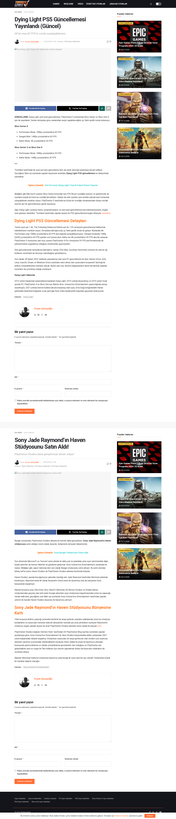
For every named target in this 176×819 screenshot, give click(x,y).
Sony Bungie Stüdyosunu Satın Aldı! (71, 552)
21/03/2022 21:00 (49, 41)
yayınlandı (105, 213)
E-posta (19, 388)
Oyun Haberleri (29, 12)
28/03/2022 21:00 (49, 462)
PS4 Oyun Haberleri (43, 466)
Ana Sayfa (18, 12)
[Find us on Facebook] (149, 812)
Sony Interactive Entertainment (36, 667)
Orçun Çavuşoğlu (32, 41)
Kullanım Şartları (121, 816)
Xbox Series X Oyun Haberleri (103, 798)
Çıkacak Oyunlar (118, 4)
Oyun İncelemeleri (34, 798)
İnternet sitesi (71, 389)
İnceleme (68, 4)
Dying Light (28, 297)
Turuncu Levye (25, 812)
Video (80, 4)
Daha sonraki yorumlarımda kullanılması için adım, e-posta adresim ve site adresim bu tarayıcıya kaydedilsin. (62, 402)
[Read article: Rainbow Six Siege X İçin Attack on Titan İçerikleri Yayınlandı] (139, 108)
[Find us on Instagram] (153, 812)
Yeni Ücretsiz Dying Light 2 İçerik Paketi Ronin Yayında (71, 185)
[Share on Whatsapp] (102, 108)
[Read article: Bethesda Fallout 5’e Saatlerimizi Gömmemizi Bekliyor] (139, 143)
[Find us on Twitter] (157, 812)
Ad (17, 377)
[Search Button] (151, 4)
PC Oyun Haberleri (65, 798)
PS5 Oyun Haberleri (72, 41)
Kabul (150, 816)
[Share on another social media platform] (108, 108)
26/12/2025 (125, 50)
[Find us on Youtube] (160, 812)
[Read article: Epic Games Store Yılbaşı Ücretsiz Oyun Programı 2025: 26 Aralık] (139, 36)
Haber (56, 4)
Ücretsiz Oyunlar (95, 4)
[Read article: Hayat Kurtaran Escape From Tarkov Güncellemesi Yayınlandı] (139, 72)
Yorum (19, 342)
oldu (99, 626)
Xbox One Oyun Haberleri (41, 802)
